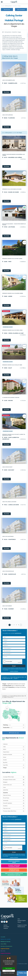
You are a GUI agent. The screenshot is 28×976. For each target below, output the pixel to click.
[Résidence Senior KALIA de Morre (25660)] (14, 282)
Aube (13, 746)
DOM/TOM (13, 790)
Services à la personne (6, 946)
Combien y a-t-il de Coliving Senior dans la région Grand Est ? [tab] (13, 696)
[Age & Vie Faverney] (14, 595)
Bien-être (3, 950)
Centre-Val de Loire (13, 784)
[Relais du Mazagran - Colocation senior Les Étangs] (14, 213)
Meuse (13, 757)
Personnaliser (8, 970)
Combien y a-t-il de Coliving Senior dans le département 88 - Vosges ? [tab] (13, 677)
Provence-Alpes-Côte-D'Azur (13, 811)
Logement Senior (5, 948)
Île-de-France (13, 798)
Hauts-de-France (13, 795)
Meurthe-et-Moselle (13, 754)
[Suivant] (21, 625)
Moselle (13, 759)
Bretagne (13, 782)
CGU (19, 919)
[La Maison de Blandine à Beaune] (14, 386)
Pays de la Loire (13, 808)
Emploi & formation (6, 953)
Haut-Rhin (13, 765)
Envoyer (14, 666)
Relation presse (21, 926)
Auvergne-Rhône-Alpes (13, 776)
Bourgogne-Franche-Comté (13, 779)
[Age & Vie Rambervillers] (14, 69)
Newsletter (6, 926)
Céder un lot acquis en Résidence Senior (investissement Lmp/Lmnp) (14, 874)
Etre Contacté (21, 9)
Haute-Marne (6, 752)
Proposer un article (22, 925)
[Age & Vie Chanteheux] (14, 525)
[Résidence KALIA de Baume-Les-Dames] (14, 178)
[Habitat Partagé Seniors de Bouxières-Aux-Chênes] (14, 143)
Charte (19, 922)
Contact (5, 925)
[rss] (7, 922)
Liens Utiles (3, 943)
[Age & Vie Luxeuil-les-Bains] (14, 491)
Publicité (6, 928)
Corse (4, 787)
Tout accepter (8, 968)
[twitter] (4, 922)
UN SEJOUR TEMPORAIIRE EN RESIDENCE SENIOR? (14, 866)
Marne (13, 749)
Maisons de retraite (5, 939)
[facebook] (2, 922)
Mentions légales (22, 920)
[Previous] (7, 625)
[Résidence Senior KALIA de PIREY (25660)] (14, 247)
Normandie (13, 800)
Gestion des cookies (23, 963)
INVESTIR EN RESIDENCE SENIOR (14, 862)
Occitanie (13, 805)
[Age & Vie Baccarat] (14, 456)
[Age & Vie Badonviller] (14, 560)
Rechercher (7, 9)
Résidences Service (5, 941)
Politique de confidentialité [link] (8, 973)
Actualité (3, 936)
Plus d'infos (6, 92)
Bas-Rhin (5, 762)
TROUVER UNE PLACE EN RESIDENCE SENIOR (14, 870)
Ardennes (5, 744)
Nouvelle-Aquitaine (13, 803)
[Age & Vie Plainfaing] (14, 104)
